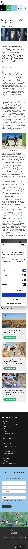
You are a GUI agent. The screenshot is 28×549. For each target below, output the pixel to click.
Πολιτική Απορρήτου (8, 503)
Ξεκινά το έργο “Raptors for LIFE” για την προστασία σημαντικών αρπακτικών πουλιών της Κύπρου (13, 361)
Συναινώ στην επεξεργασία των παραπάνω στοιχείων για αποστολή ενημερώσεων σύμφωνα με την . (13, 502)
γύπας (5, 71)
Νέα (8, 71)
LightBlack (16, 542)
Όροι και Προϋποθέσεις (17, 537)
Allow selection (14, 299)
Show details (20, 290)
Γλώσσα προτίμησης (6, 495)
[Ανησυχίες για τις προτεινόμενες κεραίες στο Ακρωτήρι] (14, 320)
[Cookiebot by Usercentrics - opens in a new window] (20, 245)
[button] (3, 67)
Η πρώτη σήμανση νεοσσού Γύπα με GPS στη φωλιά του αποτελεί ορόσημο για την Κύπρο (13, 392)
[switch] (24, 275)
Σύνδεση (20, 8)
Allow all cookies (14, 295)
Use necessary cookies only (14, 303)
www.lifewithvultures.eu (12, 237)
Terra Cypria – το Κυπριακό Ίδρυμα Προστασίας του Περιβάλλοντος (12, 216)
